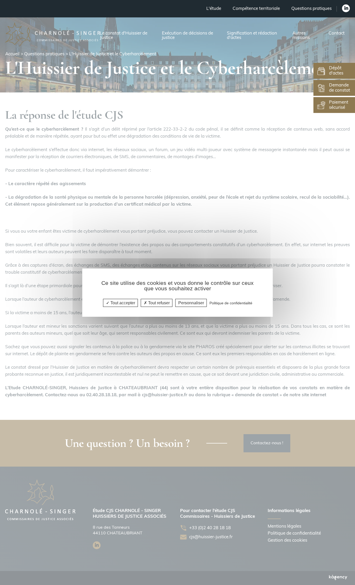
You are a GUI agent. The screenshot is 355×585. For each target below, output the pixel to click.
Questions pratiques (311, 8)
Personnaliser (191, 302)
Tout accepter (122, 302)
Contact (336, 33)
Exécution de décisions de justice (187, 35)
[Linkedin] (346, 8)
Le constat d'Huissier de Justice (123, 35)
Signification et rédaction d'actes (252, 35)
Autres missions (301, 35)
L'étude (213, 8)
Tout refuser (158, 302)
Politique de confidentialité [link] (230, 303)
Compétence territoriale (256, 8)
